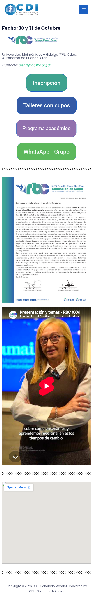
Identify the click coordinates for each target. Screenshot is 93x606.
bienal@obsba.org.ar (35, 65)
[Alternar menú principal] (83, 9)
